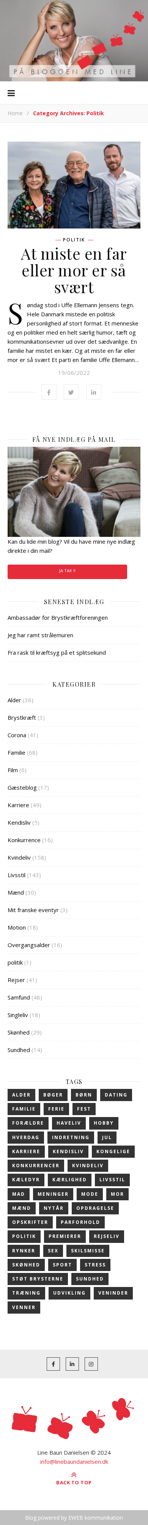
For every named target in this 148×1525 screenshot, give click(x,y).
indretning (71, 1137)
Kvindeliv (19, 857)
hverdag (25, 1137)
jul (107, 1137)
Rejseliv (107, 1236)
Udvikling (69, 1293)
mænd (21, 1208)
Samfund (19, 997)
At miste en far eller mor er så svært (74, 270)
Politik (24, 1236)
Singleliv (18, 1015)
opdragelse (95, 1208)
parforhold (80, 1222)
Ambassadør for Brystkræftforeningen (58, 617)
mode (89, 1194)
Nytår (54, 1208)
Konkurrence (24, 840)
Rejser (16, 980)
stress (95, 1265)
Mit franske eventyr (33, 910)
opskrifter (30, 1222)
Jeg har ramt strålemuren (40, 635)
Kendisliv (19, 822)
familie (24, 1109)
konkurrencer (36, 1165)
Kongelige (113, 1151)
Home (15, 113)
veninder (113, 1293)
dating (116, 1095)
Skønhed (19, 1032)
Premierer (65, 1236)
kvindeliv (88, 1165)
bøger (53, 1095)
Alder (14, 700)
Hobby (104, 1123)
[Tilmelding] (74, 492)
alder (21, 1095)
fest (84, 1109)
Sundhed (19, 1050)
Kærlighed (69, 1179)
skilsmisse (88, 1250)
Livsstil (16, 875)
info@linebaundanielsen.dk (74, 1461)
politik (74, 240)
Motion (17, 927)
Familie (16, 752)
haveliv (69, 1123)
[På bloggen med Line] (74, 40)
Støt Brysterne (37, 1279)
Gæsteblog (22, 787)
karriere (26, 1151)
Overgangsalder (29, 945)
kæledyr (26, 1179)
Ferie (56, 1109)
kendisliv (68, 1151)
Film (13, 770)
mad (18, 1194)
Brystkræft (22, 717)
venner (24, 1307)
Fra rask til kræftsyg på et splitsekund (57, 652)
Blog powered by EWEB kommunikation (74, 1517)
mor (117, 1194)
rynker (23, 1250)
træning (26, 1293)
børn (84, 1095)
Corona (17, 735)
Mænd (16, 892)
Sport (62, 1265)
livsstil (112, 1179)
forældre (28, 1123)
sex (53, 1250)
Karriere (18, 805)
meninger (53, 1194)
